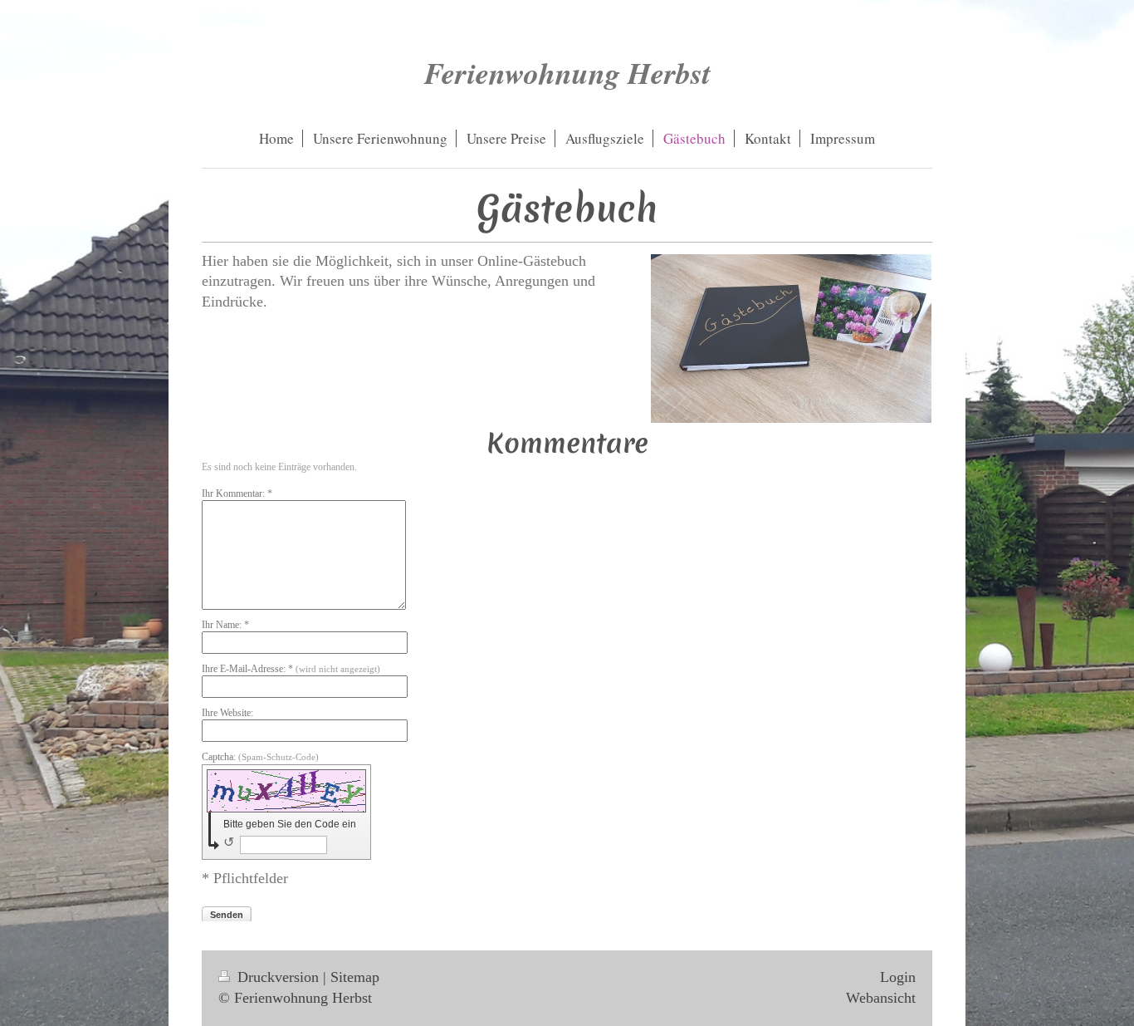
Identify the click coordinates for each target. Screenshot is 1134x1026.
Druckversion (278, 977)
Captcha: (260, 757)
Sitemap (354, 977)
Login (898, 977)
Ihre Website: (227, 713)
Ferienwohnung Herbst (567, 73)
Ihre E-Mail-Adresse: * (291, 669)
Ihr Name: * (225, 625)
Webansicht (881, 997)
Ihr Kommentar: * (237, 493)
